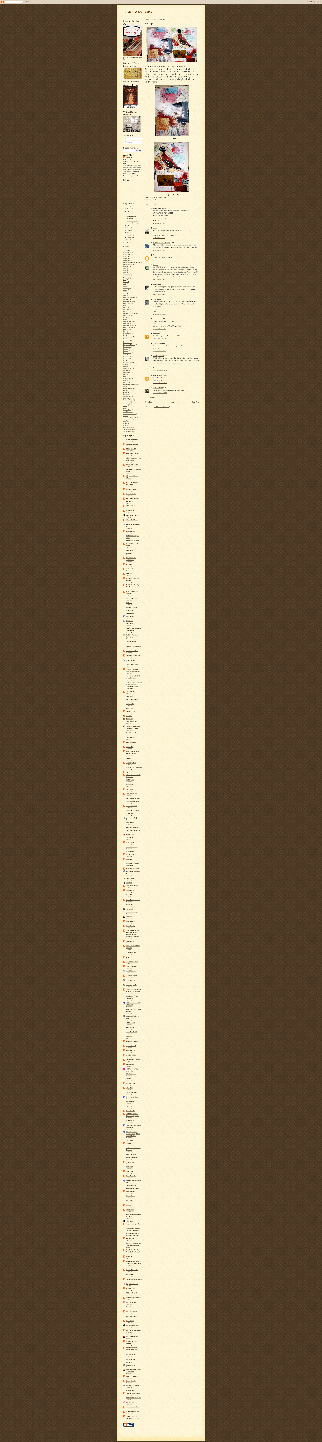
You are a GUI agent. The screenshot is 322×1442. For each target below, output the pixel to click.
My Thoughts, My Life (133, 1060)
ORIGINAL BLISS (131, 1092)
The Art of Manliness (132, 1307)
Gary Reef (126, 309)
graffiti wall (126, 317)
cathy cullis (129, 624)
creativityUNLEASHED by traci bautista (133, 677)
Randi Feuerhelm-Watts (133, 1188)
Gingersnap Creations (132, 801)
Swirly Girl (129, 1274)
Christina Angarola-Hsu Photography (133, 629)
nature (125, 366)
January (129, 237)
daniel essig (129, 719)
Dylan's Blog (130, 747)
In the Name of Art (131, 847)
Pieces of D (129, 1143)
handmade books (128, 323)
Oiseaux (128, 1079)
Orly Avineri (127, 372)
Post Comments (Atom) (162, 407)
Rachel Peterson (127, 388)
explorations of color (132, 772)
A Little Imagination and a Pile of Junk (133, 459)
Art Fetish (129, 564)
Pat (124, 376)
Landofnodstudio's (131, 952)
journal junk (130, 904)
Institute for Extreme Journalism (132, 865)
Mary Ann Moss (128, 357)
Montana (125, 364)
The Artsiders (130, 1321)
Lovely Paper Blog (131, 985)
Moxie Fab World (131, 1032)
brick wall (126, 282)
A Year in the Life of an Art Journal (133, 484)
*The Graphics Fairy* (132, 440)
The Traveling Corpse (129, 414)
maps (124, 355)
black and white (127, 274)
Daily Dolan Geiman (132, 699)
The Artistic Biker (131, 1316)
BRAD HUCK (130, 613)
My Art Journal (131, 1046)
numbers (125, 370)
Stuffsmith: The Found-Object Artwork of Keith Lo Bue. (133, 1263)
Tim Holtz (129, 1362)
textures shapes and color (133, 1298)
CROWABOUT (130, 692)
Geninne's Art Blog (131, 794)
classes (125, 286)
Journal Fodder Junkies (133, 900)
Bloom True (129, 610)
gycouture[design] (131, 818)
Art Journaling (127, 264)
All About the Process (132, 506)
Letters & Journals (131, 966)
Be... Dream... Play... (132, 598)
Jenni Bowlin (130, 878)
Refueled (128, 1205)
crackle (125, 292)
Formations (129, 784)
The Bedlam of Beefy (132, 1325)
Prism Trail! (129, 1171)
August (129, 209)
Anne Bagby (129, 550)
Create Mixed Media (132, 665)
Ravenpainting (130, 1191)
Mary (155, 227)
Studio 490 (129, 1256)
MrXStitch (129, 1037)
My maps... (130, 214)
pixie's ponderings (131, 1157)
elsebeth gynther (131, 763)
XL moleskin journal (129, 429)
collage (125, 290)
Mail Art (125, 351)
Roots (125, 392)
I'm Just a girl (130, 838)
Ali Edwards (129, 501)
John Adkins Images (132, 886)
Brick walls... (130, 218)
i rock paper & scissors (133, 830)
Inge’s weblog (130, 852)
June (128, 225)
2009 (127, 240)
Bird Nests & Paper (132, 607)
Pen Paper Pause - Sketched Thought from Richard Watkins (133, 1134)
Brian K (129, 157)
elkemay (128, 758)
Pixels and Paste (131, 1154)
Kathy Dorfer (130, 941)
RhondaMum (130, 1210)
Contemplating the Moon (133, 655)
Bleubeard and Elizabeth (161, 242)
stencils (125, 406)
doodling (126, 299)
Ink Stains (129, 859)
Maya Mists (126, 358)
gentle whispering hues (132, 798)
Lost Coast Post (130, 980)
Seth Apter (126, 398)
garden (125, 307)
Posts (127, 139)
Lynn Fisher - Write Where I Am (132, 997)
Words (125, 425)
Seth (154, 255)
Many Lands (127, 353)
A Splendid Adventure (132, 444)
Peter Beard (129, 1140)
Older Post (195, 402)
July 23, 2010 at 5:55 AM (159, 250)
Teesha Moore (127, 410)
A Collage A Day (131, 449)
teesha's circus (130, 1288)
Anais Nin (126, 260)
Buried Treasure (131, 216)
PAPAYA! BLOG (131, 1106)
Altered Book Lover (132, 520)
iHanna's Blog (130, 835)
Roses (125, 394)
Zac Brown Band (128, 431)
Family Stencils (127, 303)
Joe (124, 339)
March (129, 233)
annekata (129, 553)
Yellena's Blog (130, 1402)
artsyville (129, 574)
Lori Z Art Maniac (131, 976)
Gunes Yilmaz (158, 387)
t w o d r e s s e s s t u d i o (134, 1279)
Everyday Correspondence (134, 767)
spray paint (126, 402)
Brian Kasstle (130, 616)
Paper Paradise (130, 1111)
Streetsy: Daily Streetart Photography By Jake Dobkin (133, 1245)
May (128, 228)
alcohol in (126, 258)
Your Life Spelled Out (132, 1412)
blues (124, 280)
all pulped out (130, 511)
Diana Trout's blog (131, 722)
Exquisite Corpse (128, 301)
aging (125, 256)
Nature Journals (127, 368)
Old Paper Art (130, 1083)
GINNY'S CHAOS (131, 806)
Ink (124, 335)
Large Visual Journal (129, 345)
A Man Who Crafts (137, 11)
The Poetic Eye (130, 1359)
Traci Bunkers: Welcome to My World (133, 1371)
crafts (124, 294)
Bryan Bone (129, 621)
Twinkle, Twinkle (131, 1381)
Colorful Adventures (132, 651)
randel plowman (131, 1185)
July (128, 211)
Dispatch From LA (131, 733)
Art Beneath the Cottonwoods (131, 559)
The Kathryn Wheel (132, 1337)
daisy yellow (129, 708)
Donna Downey (130, 738)
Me (124, 360)
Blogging (126, 278)
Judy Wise (129, 917)
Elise (154, 299)
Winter (125, 423)
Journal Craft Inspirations (130, 896)
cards (124, 284)
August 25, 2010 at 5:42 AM (160, 371)
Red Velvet (129, 1201)
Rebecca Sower (130, 1196)
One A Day (129, 1088)
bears (124, 270)
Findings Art (130, 780)
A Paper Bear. (127, 252)
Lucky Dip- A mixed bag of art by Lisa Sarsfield (133, 990)
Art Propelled (130, 569)
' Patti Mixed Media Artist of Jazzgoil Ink (132, 1115)
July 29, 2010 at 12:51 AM (159, 314)
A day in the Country (132, 453)
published (126, 382)
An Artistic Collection (132, 541)
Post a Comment (151, 397)
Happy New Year (128, 327)
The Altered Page (128, 412)
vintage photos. (127, 420)
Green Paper (130, 813)
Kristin (155, 264)
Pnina (155, 333)
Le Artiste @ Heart (132, 962)
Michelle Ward (130, 1023)
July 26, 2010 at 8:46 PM (159, 294)
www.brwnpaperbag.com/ (133, 1398)
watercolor (126, 421)
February (130, 235)
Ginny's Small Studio (129, 313)
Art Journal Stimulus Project (131, 262)
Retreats (125, 390)
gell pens (125, 311)
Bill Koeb (129, 603)
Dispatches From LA (129, 297)
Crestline (125, 295)
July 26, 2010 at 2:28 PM (159, 279)
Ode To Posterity (131, 1074)
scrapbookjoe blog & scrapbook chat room (132, 1234)
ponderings (129, 1167)
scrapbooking (127, 396)
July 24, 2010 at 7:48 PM (159, 260)
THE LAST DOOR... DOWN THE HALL (132, 1349)
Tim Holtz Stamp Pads (129, 418)
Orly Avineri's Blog (132, 1097)
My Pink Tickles (131, 1055)
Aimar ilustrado (131, 494)
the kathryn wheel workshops (131, 1342)
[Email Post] (164, 197)
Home (172, 402)
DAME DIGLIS (130, 711)
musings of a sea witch (132, 1041)
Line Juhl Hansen (131, 971)
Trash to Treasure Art (132, 1376)
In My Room (130, 842)
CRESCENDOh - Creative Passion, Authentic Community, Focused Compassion (134, 686)
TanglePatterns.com (132, 1284)
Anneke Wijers (158, 375)
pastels (125, 374)
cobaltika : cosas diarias (133, 646)
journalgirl (129, 909)
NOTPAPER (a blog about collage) (132, 1070)
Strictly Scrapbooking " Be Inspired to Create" (133, 1251)
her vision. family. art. (132, 827)
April (128, 230)
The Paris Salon (130, 1355)
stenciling (126, 404)
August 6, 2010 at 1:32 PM (159, 338)
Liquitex (125, 349)
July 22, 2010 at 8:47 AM (159, 223)
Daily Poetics (130, 704)
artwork (125, 266)
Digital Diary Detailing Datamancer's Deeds (133, 727)
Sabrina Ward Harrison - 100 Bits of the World (133, 1230)
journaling (126, 341)
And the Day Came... (133, 223)
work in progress (128, 427)
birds (124, 272)
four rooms (129, 789)
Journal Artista (130, 890)
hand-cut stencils (128, 321)
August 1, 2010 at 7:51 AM (159, 329)
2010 (127, 206)
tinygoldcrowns (130, 1365)
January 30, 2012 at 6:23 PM (160, 393)
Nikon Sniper (130, 1064)
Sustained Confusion (132, 1270)
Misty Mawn (130, 1027)
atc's (124, 268)
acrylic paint (126, 254)
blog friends (126, 276)
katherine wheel (127, 343)
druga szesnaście (131, 742)
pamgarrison (130, 1102)
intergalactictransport (132, 869)
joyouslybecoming (131, 912)
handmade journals (128, 325)
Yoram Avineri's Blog (132, 1407)
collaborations (127, 288)
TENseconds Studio (131, 1293)
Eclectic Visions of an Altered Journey (132, 752)
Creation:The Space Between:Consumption (132, 670)
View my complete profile (130, 176)
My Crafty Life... (131, 1050)
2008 (127, 242)
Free (124, 305)
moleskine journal (128, 362)
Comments (129, 142)
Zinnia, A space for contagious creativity (132, 1417)
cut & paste (129, 696)
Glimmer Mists (127, 315)
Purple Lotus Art (131, 1176)
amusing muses (130, 531)
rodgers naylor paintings (133, 1224)
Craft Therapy (130, 660)
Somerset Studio (128, 400)
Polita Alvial (130, 1162)
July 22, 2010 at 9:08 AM (159, 238)
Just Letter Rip (130, 926)
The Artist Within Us (132, 1311)
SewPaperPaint (158, 355)
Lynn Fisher (157, 319)
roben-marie (129, 1221)
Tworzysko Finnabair (132, 1386)
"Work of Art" (127, 250)
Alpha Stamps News (132, 515)
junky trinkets (130, 921)
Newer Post (148, 402)
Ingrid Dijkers (127, 333)
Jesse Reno (129, 883)
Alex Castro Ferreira (132, 499)
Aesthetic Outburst (131, 489)
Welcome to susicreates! (133, 1393)
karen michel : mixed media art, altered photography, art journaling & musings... (133, 934)
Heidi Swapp (127, 329)
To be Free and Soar (132, 221)
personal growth (128, 378)
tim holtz (125, 416)
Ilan (124, 331)
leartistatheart (127, 347)
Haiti (124, 319)
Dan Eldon (129, 716)
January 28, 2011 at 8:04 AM (160, 383)
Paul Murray (130, 1120)
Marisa (155, 284)
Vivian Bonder (130, 1390)
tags (124, 408)
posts (124, 380)
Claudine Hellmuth (131, 642)
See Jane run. (130, 1238)
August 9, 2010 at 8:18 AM (159, 351)
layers (127, 957)
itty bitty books (127, 337)
